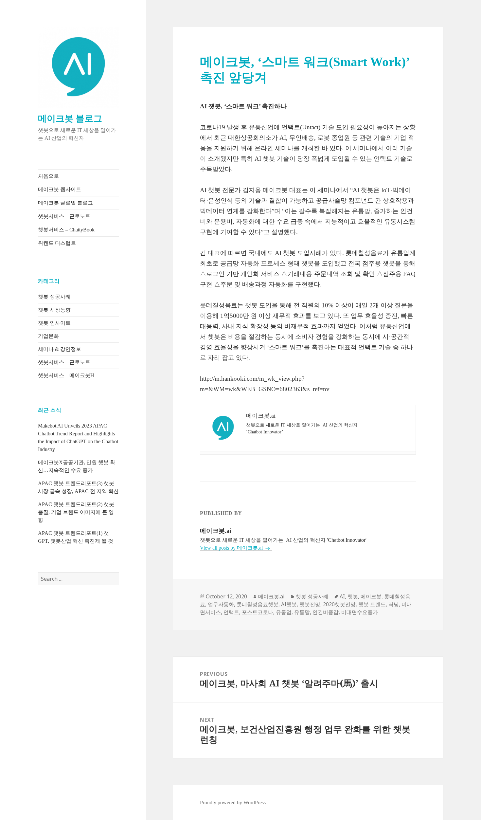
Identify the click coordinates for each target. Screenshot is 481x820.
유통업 (284, 612)
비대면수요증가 (359, 612)
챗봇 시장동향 (54, 310)
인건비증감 (325, 612)
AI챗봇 (289, 604)
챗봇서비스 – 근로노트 (64, 216)
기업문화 (48, 336)
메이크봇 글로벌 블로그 (65, 203)
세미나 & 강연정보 (59, 349)
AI (342, 596)
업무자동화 (221, 604)
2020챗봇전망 (339, 604)
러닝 (393, 604)
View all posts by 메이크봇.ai (232, 548)
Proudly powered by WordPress (233, 802)
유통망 (302, 612)
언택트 (231, 612)
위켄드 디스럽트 (57, 243)
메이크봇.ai (271, 596)
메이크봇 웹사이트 (59, 189)
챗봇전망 (309, 604)
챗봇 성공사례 (54, 297)
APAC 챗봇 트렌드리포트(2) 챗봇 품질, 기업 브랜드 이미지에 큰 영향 (76, 512)
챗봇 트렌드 (372, 604)
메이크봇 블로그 (70, 118)
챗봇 (352, 596)
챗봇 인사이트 (54, 323)
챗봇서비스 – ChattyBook (66, 229)
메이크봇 (371, 596)
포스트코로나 (257, 612)
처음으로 (48, 176)
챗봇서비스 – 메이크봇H (66, 375)
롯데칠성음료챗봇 (257, 604)
